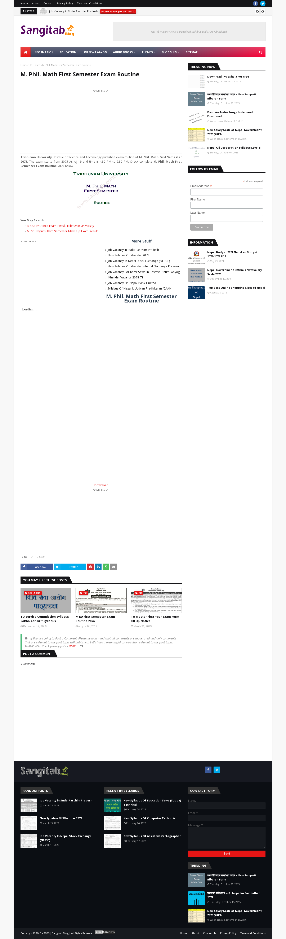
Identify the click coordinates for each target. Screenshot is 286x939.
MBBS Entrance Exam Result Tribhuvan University (60, 226)
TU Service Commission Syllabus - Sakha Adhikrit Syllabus (46, 619)
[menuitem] (26, 52)
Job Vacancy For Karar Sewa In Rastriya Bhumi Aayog (143, 272)
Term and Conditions (89, 3)
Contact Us (209, 933)
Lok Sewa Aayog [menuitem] (94, 52)
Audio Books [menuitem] (123, 52)
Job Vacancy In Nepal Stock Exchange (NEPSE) (138, 261)
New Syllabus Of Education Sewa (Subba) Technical (152, 802)
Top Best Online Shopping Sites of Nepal (236, 288)
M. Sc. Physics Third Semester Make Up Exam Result (62, 231)
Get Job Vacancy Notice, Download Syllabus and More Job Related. (189, 31)
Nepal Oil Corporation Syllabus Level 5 (233, 147)
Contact (48, 3)
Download (101, 485)
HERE (72, 646)
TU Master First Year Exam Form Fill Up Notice (155, 619)
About (35, 3)
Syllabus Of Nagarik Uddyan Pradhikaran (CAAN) (140, 288)
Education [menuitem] (68, 52)
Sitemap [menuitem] (192, 52)
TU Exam (35, 65)
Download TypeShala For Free (228, 76)
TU (31, 556)
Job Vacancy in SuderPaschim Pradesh (73, 11)
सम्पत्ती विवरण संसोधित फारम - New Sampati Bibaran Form (231, 96)
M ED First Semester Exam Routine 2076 (95, 619)
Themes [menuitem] (147, 52)
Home (24, 3)
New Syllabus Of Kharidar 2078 (128, 255)
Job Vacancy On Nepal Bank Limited (131, 283)
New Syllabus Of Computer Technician (150, 818)
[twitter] (262, 3)
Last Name (197, 212)
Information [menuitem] (44, 52)
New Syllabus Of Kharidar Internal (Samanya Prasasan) (144, 266)
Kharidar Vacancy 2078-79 (125, 277)
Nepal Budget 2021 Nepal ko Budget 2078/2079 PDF (232, 254)
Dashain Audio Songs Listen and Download (230, 114)
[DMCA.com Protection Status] (105, 933)
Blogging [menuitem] (169, 52)
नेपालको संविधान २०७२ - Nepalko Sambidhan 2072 (233, 895)
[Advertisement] (101, 122)
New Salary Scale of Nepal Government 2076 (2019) (234, 132)
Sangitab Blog (60, 933)
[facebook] (255, 3)
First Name (197, 199)
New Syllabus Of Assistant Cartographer (152, 836)
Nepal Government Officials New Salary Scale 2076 (234, 272)
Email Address (201, 186)
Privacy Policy (65, 3)
